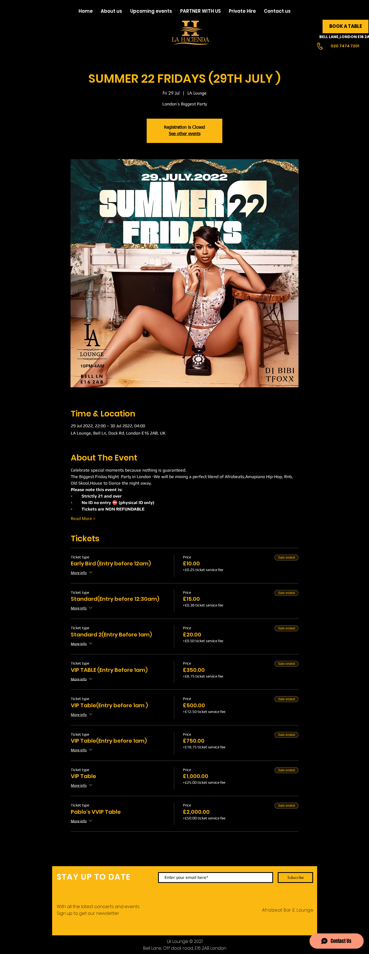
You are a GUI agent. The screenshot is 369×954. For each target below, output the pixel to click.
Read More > (83, 518)
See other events (184, 134)
